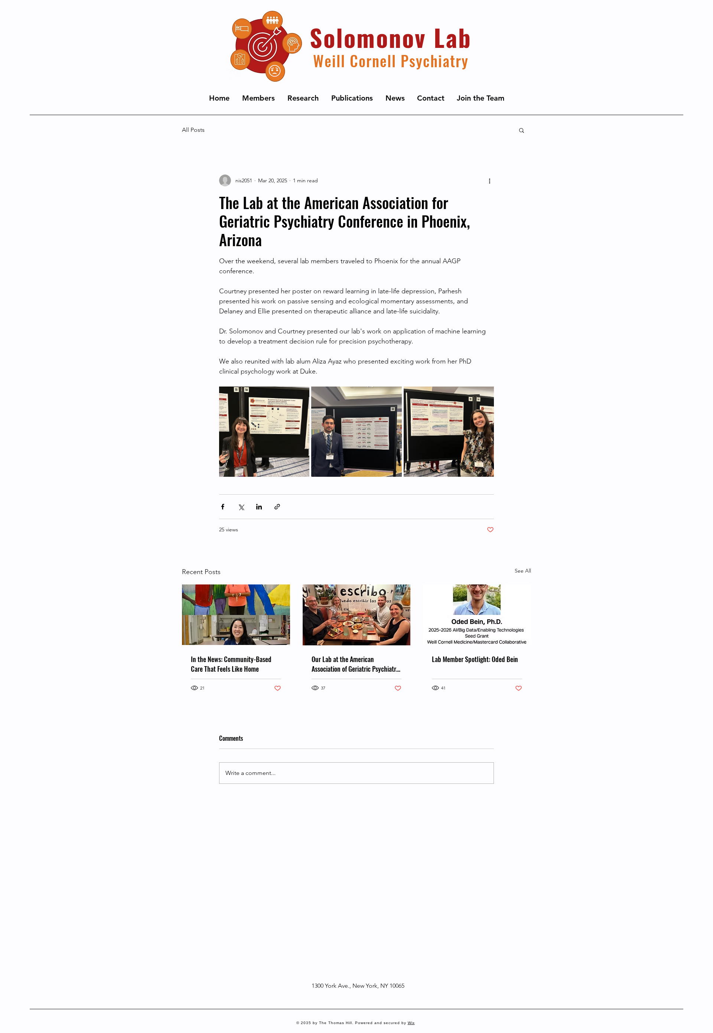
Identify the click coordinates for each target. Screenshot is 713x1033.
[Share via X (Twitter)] (240, 506)
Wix (411, 1023)
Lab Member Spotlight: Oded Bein (475, 659)
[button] (521, 130)
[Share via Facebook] (222, 506)
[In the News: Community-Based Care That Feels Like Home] (236, 614)
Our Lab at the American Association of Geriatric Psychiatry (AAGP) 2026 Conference (355, 664)
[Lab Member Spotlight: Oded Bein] (477, 614)
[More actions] (489, 180)
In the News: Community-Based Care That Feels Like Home (231, 664)
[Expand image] (264, 432)
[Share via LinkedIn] (259, 506)
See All (523, 570)
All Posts (193, 129)
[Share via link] (277, 506)
